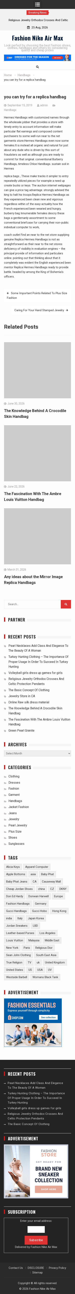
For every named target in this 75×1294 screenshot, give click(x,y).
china (41, 889)
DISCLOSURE (36, 1268)
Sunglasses (16, 844)
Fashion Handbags (18, 903)
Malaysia (33, 940)
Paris (27, 948)
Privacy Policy (57, 1268)
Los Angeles (47, 933)
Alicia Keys (13, 867)
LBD (35, 925)
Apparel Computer (36, 867)
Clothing (13, 776)
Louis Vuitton (14, 940)
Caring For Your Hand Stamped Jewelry (39, 310)
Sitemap (37, 1272)
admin (44, 105)
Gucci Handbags (16, 911)
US (30, 970)
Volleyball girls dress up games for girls (35, 673)
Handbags (10, 109)
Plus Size (15, 831)
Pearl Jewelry (17, 825)
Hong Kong (59, 911)
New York (12, 948)
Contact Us (16, 1268)
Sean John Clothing (18, 955)
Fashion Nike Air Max (37, 37)
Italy (19, 918)
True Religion (14, 962)
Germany (40, 903)
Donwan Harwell (38, 896)
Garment (14, 795)
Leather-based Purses (20, 933)
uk (38, 962)
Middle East (52, 940)
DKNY (63, 889)
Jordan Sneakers (17, 925)
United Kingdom (55, 962)
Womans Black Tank (45, 977)
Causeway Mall (51, 881)
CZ (52, 889)
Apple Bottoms (15, 874)
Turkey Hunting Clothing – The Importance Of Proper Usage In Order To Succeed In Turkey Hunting (38, 661)
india (9, 918)
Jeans (12, 813)
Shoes (12, 837)
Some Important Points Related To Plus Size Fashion (37, 295)
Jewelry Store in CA (21, 696)
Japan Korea (36, 918)
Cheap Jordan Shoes (19, 889)
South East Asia (46, 955)
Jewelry (13, 819)
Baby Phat (47, 874)
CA (35, 881)
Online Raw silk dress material (28, 702)
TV (29, 962)
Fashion (13, 788)
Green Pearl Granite (21, 730)
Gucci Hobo (39, 911)
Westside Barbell (16, 977)
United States (14, 970)
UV (50, 970)
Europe (58, 896)
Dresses (14, 782)
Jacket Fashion (18, 807)
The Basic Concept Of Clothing (28, 690)
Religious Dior (43, 948)
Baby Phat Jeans (16, 881)
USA (40, 970)
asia (33, 874)
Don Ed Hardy (14, 896)
